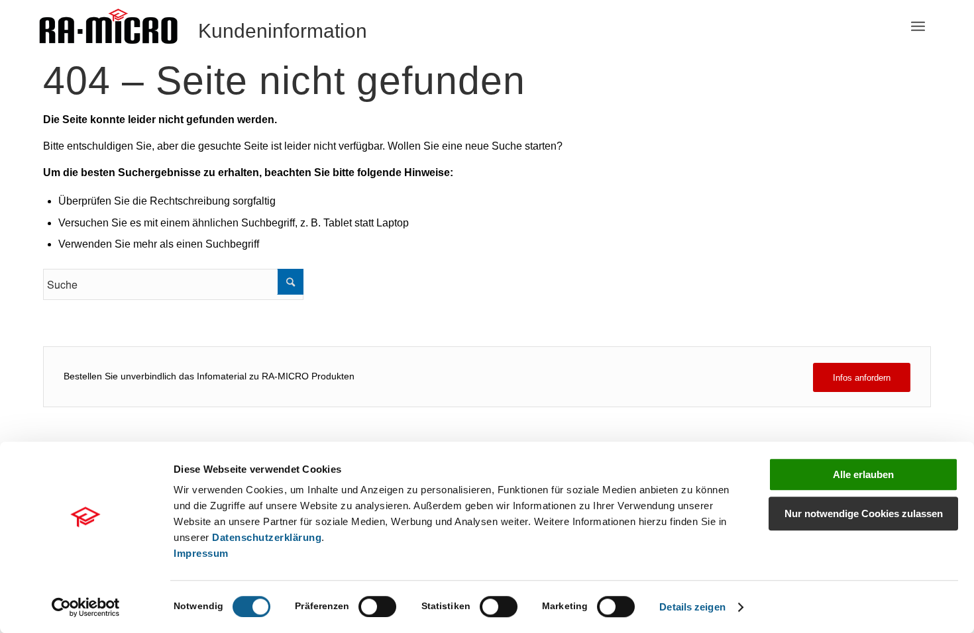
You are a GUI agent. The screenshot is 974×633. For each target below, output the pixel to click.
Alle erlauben (863, 474)
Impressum (201, 553)
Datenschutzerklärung (266, 537)
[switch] (377, 606)
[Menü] (918, 26)
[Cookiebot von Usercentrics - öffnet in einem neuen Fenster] (86, 607)
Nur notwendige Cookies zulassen (864, 513)
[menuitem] (918, 26)
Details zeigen (692, 606)
